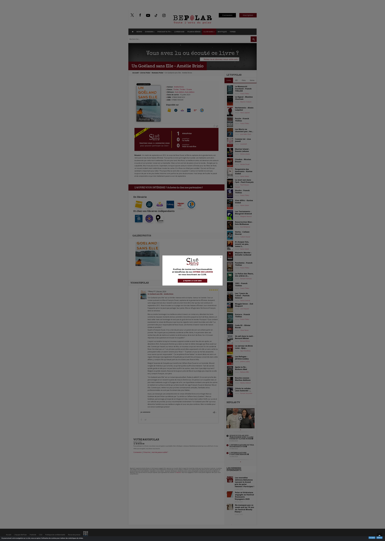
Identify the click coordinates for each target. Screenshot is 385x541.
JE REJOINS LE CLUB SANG (192, 281)
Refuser (379, 537)
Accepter (372, 537)
